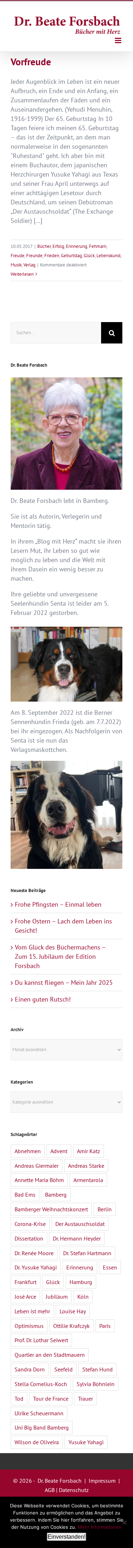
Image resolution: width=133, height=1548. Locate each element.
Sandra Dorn (30, 1369)
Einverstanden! (66, 1537)
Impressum (102, 1480)
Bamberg (56, 1194)
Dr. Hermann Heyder (77, 1238)
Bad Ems (25, 1194)
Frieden (51, 256)
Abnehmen (28, 1151)
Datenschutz (74, 1489)
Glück (89, 256)
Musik (16, 265)
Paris (105, 1325)
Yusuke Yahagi (86, 1442)
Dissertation (29, 1238)
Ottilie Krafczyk (71, 1325)
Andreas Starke (86, 1165)
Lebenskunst (108, 256)
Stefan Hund (97, 1369)
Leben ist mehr (32, 1311)
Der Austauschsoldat (80, 1223)
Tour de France (50, 1398)
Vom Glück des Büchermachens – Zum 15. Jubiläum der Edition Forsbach (60, 956)
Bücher (44, 246)
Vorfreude (31, 61)
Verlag (29, 265)
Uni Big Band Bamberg (42, 1427)
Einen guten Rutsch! (43, 999)
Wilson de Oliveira (37, 1442)
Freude (17, 256)
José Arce (25, 1296)
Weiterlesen (22, 274)
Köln (83, 1296)
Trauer (85, 1398)
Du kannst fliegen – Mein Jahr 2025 (64, 982)
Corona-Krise (30, 1223)
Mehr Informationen (100, 1527)
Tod (19, 1398)
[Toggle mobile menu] (118, 40)
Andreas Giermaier (37, 1165)
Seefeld (63, 1369)
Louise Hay (73, 1311)
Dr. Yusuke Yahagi (36, 1267)
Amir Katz (88, 1151)
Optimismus (29, 1325)
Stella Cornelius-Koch (41, 1383)
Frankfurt (26, 1281)
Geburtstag (71, 256)
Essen (110, 1267)
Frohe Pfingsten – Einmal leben (58, 904)
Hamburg (81, 1281)
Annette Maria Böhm (39, 1179)
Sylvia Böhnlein (96, 1383)
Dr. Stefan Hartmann (87, 1253)
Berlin (105, 1209)
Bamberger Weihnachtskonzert (51, 1209)
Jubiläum (57, 1296)
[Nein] (124, 1522)
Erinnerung (76, 246)
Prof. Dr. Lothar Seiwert (41, 1340)
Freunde (34, 256)
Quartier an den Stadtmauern (50, 1354)
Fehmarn (97, 246)
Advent (58, 1151)
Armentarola (88, 1179)
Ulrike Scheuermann (39, 1413)
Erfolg (58, 246)
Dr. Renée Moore (34, 1253)
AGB (50, 1489)
